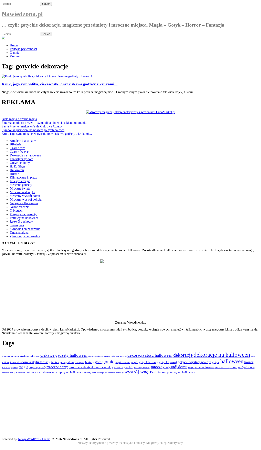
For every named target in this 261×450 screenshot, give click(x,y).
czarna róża (109, 356)
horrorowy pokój (10, 367)
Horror (14, 173)
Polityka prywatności (23, 49)
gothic (108, 361)
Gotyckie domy (20, 162)
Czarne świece (19, 151)
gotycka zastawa (122, 362)
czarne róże (121, 356)
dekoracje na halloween (222, 354)
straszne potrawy (116, 373)
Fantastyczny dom (21, 159)
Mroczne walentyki (22, 192)
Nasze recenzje (19, 207)
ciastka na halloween (30, 356)
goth (98, 362)
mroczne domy (57, 367)
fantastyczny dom (62, 362)
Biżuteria (15, 144)
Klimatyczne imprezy (23, 177)
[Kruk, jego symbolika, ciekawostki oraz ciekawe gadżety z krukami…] (48, 76)
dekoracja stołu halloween (150, 355)
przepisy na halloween (69, 372)
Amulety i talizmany (23, 140)
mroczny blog (104, 367)
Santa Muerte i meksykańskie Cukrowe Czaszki (32, 126)
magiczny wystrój (37, 367)
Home (14, 45)
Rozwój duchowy (21, 221)
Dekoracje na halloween (25, 155)
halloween (231, 361)
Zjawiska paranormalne (25, 236)
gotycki (134, 362)
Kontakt (15, 56)
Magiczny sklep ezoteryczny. (165, 442)
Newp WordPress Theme (34, 439)
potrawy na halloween (40, 372)
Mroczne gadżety (21, 184)
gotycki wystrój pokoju (194, 362)
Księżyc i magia (20, 181)
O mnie (14, 52)
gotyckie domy (148, 362)
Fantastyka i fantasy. (132, 442)
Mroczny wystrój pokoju (26, 199)
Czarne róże (17, 148)
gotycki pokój (168, 362)
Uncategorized (19, 232)
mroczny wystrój (142, 367)
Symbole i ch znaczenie (25, 229)
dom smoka (15, 362)
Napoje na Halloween (24, 203)
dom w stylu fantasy (35, 362)
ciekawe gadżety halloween (63, 355)
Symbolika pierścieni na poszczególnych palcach (33, 130)
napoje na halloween (201, 367)
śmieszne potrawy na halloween (175, 372)
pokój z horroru (17, 373)
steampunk (102, 373)
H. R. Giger (17, 166)
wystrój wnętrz (139, 371)
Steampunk (17, 225)
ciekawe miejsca (95, 356)
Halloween (17, 170)
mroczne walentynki (82, 367)
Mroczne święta (20, 188)
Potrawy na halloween (24, 218)
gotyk (215, 362)
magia (23, 367)
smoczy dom (90, 373)
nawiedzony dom (226, 367)
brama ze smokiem (10, 356)
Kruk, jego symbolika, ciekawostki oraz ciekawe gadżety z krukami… (60, 84)
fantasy (89, 362)
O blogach (16, 210)
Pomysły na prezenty (23, 214)
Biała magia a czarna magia (19, 119)
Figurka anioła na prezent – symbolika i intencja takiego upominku (44, 122)
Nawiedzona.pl (22, 14)
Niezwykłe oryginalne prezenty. (97, 442)
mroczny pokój (123, 367)
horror (248, 362)
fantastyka (79, 362)
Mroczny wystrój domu (25, 196)
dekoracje (183, 355)
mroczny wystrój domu (169, 367)
